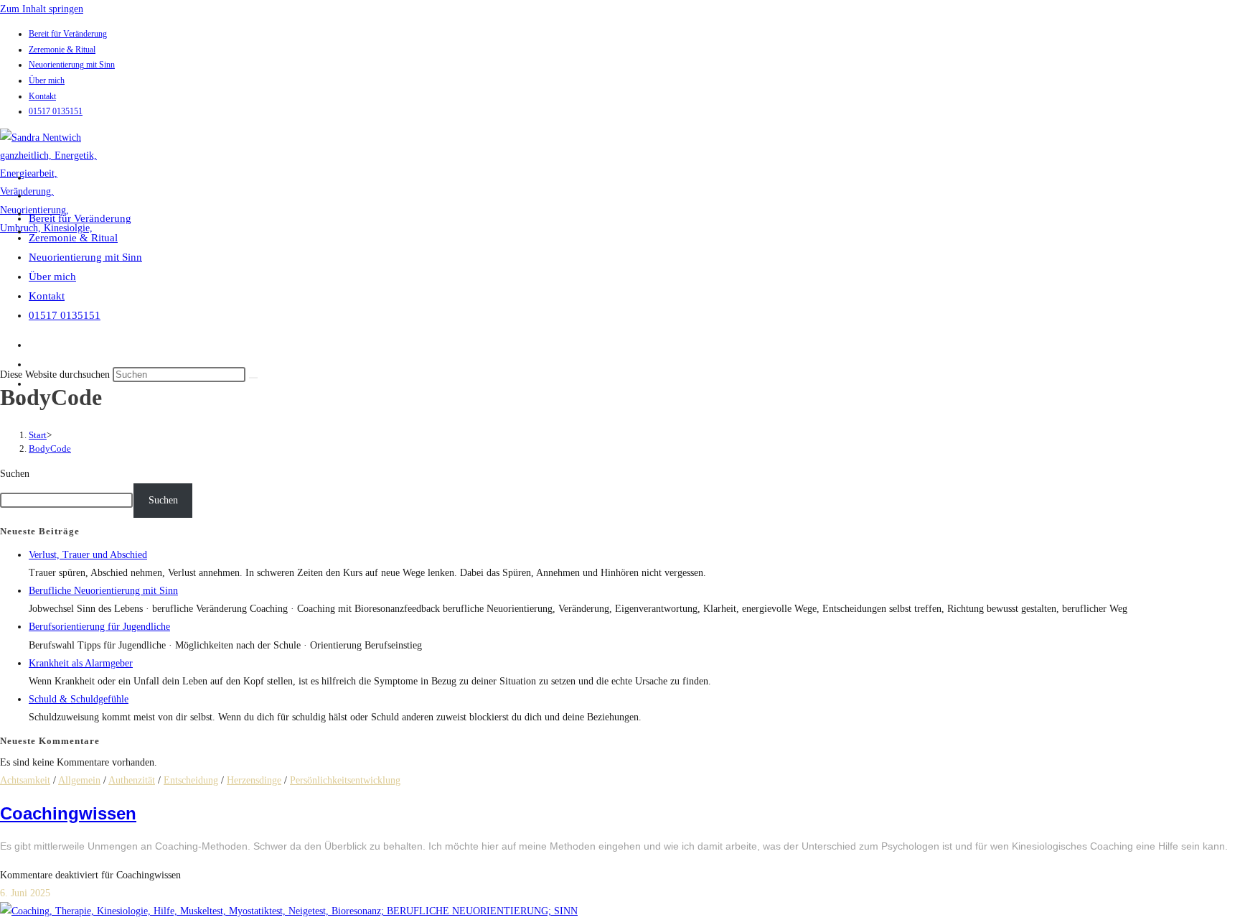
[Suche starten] (253, 377)
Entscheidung (191, 780)
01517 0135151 (56, 111)
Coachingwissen (68, 813)
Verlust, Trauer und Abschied (88, 554)
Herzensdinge (254, 780)
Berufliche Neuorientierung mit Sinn (103, 590)
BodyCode (50, 448)
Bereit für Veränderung (68, 34)
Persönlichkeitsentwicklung (345, 780)
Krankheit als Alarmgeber (81, 663)
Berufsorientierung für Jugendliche (99, 626)
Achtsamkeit (25, 780)
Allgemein (79, 780)
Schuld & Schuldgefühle (78, 699)
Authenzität (131, 780)
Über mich (47, 80)
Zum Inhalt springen (41, 9)
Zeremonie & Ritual (62, 50)
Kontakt (42, 96)
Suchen (14, 473)
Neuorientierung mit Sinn (72, 65)
